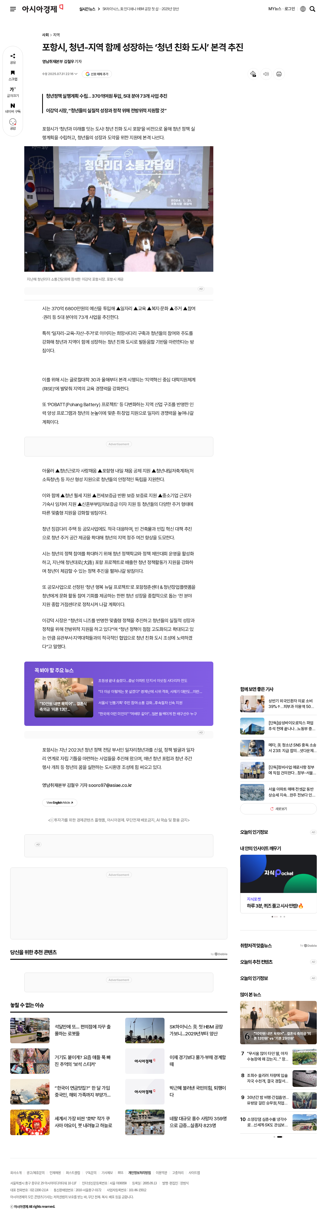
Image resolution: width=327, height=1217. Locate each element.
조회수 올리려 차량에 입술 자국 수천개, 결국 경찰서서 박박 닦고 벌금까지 (268, 1081)
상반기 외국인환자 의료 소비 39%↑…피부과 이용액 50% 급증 (291, 704)
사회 (45, 35)
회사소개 (15, 1172)
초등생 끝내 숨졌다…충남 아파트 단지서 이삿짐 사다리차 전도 (142, 680)
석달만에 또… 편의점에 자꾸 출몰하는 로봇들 (83, 1030)
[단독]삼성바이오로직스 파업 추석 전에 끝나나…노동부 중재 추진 (292, 726)
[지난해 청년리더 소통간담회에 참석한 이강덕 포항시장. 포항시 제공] (118, 209)
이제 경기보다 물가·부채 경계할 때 (198, 1060)
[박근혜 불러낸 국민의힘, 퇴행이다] (145, 1103)
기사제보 (107, 1172)
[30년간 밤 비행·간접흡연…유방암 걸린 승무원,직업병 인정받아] (305, 1108)
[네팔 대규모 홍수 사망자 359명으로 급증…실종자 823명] (145, 1134)
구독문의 (90, 1172)
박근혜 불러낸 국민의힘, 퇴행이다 (198, 1091)
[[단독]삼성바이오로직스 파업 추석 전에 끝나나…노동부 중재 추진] (252, 733)
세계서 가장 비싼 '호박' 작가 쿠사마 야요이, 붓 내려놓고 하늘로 (83, 1122)
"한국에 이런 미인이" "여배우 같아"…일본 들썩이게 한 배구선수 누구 (147, 714)
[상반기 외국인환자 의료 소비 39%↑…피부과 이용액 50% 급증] (252, 711)
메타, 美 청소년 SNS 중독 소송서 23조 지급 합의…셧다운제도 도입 (292, 748)
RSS (120, 1172)
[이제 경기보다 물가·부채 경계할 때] (145, 1073)
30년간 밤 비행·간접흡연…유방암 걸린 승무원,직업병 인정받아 (268, 1103)
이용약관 (161, 1172)
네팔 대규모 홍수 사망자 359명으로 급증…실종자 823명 (198, 1122)
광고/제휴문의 (35, 1172)
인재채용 (55, 1172)
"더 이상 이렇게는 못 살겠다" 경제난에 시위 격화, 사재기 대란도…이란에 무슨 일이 (150, 691)
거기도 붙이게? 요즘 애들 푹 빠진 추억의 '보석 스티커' (82, 1060)
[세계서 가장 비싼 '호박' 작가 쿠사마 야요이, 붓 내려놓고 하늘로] (30, 1134)
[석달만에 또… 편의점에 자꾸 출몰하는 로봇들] (30, 1042)
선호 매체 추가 (99, 74)
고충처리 (177, 1172)
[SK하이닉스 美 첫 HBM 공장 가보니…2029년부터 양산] (145, 1042)
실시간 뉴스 (87, 9)
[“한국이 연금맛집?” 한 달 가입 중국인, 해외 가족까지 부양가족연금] (30, 1103)
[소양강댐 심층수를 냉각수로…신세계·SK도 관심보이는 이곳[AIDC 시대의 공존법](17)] (305, 1130)
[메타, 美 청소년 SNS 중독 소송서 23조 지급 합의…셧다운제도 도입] (252, 755)
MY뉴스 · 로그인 (281, 8)
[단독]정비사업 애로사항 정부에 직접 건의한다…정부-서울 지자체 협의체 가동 (291, 770)
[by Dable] (219, 954)
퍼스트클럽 (73, 1172)
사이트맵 (194, 1172)
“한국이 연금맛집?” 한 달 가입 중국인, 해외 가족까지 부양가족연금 (83, 1091)
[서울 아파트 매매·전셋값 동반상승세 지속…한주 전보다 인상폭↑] (252, 799)
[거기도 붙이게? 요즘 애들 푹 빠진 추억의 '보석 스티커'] (30, 1073)
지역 (56, 35)
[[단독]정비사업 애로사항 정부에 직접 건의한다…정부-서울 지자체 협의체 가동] (252, 777)
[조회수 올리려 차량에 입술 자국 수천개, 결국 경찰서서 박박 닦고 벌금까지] (305, 1086)
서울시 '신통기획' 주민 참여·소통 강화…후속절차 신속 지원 (140, 703)
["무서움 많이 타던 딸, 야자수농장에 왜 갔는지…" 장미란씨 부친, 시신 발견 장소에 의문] (305, 1064)
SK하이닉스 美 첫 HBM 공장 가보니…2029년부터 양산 (196, 1030)
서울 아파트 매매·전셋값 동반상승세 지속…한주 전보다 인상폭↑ (292, 792)
